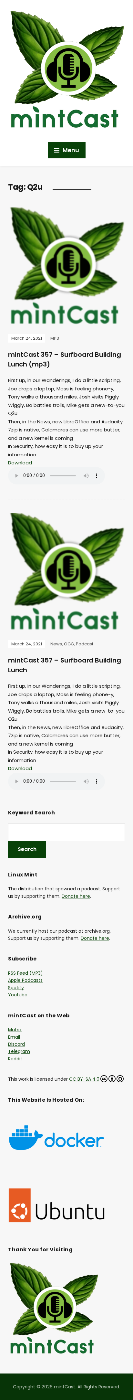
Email (14, 1037)
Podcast (84, 644)
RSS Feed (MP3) (25, 973)
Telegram (19, 1051)
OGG (69, 644)
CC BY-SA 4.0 (84, 1079)
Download (20, 462)
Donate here (76, 896)
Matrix (15, 1029)
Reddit (15, 1058)
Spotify (16, 987)
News (56, 644)
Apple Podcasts (25, 980)
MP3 (54, 338)
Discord (16, 1044)
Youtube (17, 995)
